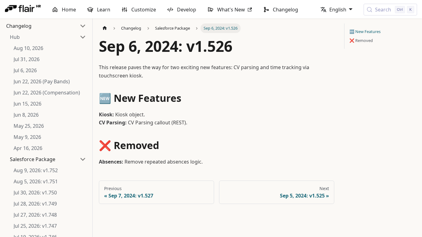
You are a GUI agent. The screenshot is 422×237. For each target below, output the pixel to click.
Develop (186, 9)
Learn (103, 9)
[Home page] (105, 28)
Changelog (285, 9)
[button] (48, 37)
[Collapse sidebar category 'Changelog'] (83, 26)
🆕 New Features (365, 31)
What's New (231, 9)
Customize (143, 9)
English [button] (337, 9)
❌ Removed (361, 40)
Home (69, 9)
